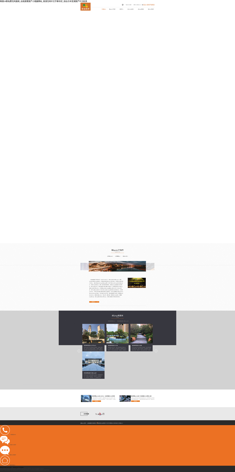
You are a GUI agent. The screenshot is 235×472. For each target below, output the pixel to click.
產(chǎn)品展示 (131, 9)
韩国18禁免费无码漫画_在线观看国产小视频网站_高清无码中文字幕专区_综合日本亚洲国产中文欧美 (43, 1)
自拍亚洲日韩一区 (16, 470)
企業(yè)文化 (125, 256)
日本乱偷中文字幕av (25, 470)
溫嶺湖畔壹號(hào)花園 (137, 345)
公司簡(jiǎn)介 (110, 256)
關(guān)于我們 (112, 9)
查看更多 (93, 301)
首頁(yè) (104, 9)
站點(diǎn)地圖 (128, 4)
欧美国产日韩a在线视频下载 (6, 470)
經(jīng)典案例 (141, 9)
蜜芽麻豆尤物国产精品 (44, 470)
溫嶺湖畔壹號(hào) (111, 321)
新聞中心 (121, 9)
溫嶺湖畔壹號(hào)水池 (113, 345)
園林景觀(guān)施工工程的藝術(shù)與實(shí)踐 (141, 396)
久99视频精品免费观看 (34, 470)
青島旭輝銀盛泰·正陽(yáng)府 (122, 321)
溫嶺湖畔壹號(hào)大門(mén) (90, 345)
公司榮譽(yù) (117, 256)
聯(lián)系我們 (151, 9)
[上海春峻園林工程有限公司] (85, 10)
